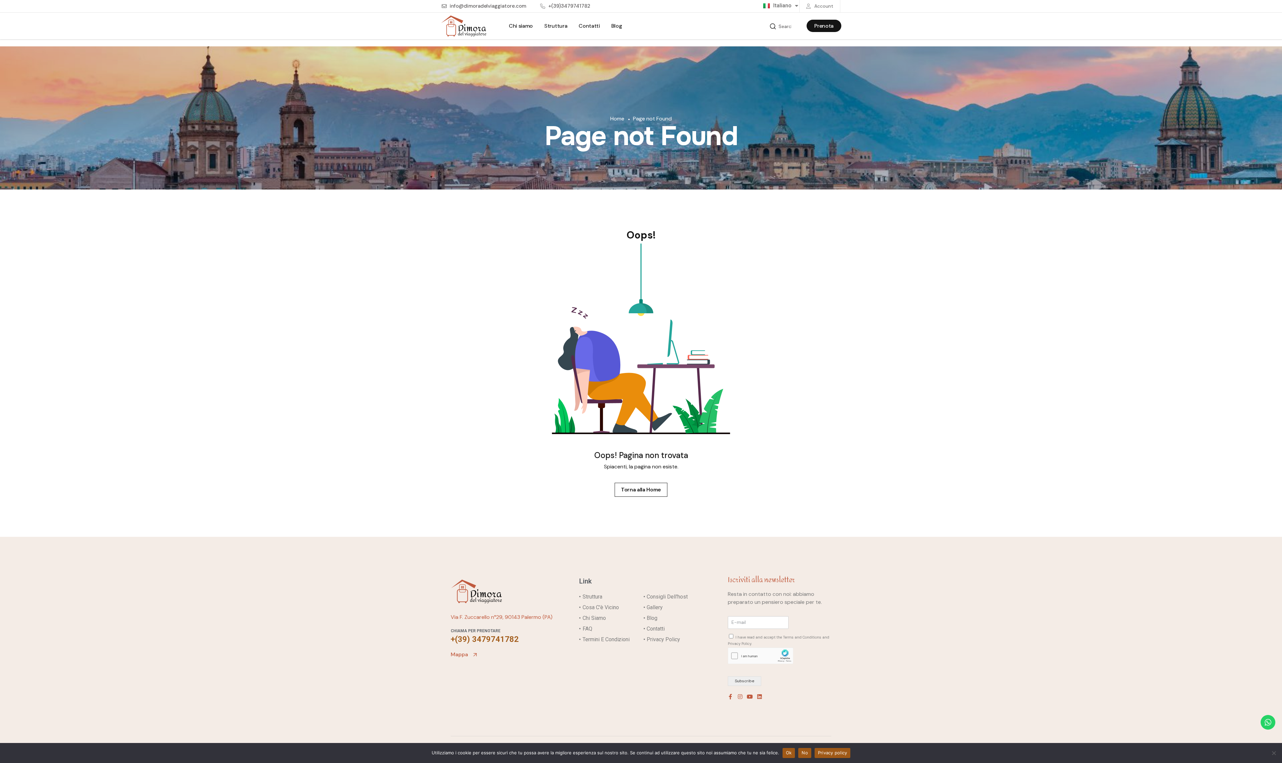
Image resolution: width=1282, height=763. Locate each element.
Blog (616, 25)
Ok (789, 752)
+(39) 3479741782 (485, 639)
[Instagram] (740, 696)
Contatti (589, 25)
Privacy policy (832, 752)
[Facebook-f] (730, 696)
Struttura (555, 25)
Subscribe (744, 681)
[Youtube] (750, 696)
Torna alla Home (641, 489)
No (805, 752)
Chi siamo (521, 25)
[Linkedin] (759, 696)
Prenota (824, 25)
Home (618, 118)
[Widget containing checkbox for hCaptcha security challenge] (760, 656)
